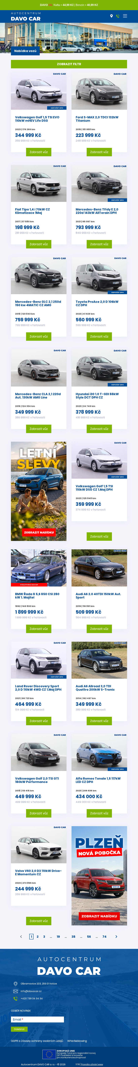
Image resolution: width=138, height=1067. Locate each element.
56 (89, 937)
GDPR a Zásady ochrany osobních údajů (37, 1041)
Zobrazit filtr (69, 64)
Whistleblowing (77, 1041)
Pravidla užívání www (92, 1064)
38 (73, 937)
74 (104, 937)
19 (58, 937)
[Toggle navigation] (125, 16)
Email (17, 1019)
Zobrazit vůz (39, 152)
